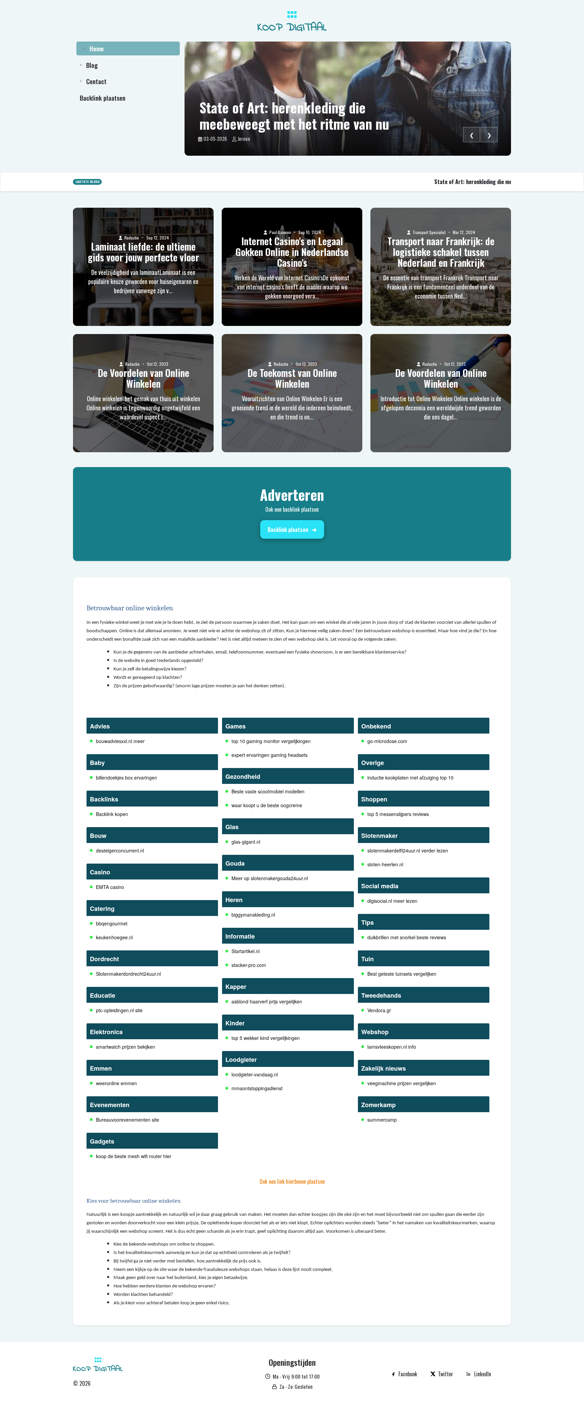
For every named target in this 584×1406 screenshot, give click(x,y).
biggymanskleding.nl (253, 914)
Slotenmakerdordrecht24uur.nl (128, 973)
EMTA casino (110, 887)
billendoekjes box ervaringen (126, 777)
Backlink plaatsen (288, 530)
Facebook (407, 1374)
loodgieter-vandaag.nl (255, 1074)
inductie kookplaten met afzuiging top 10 (410, 777)
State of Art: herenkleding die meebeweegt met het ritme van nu (294, 115)
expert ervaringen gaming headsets (270, 754)
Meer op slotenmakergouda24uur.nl (270, 878)
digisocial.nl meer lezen (392, 900)
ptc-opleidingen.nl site (119, 1010)
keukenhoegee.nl (114, 937)
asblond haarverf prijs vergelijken (267, 1001)
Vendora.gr (379, 1010)
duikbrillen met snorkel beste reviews (406, 937)
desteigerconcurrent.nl (120, 850)
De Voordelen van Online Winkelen (143, 378)
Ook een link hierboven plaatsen (292, 1181)
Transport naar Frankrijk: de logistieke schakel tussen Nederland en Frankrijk (440, 252)
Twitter (445, 1374)
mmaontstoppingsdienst (257, 1088)
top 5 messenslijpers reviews (398, 814)
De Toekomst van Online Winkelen (292, 378)
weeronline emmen (116, 1083)
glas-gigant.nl (246, 841)
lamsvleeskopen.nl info (391, 1046)
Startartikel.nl (246, 951)
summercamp (382, 1119)
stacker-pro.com (249, 965)
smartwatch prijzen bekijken (125, 1046)
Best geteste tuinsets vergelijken (401, 973)
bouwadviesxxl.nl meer (120, 741)
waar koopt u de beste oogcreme (267, 805)
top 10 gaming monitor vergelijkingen (271, 741)
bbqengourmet (111, 923)
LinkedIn (482, 1374)
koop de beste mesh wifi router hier (133, 1156)
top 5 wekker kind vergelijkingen (266, 1037)
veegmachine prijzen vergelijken (401, 1083)
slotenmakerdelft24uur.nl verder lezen (407, 850)
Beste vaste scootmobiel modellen (268, 791)
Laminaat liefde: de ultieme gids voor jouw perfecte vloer (143, 252)
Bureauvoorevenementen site (127, 1119)
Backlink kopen (112, 814)
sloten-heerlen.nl (385, 864)
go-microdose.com (387, 741)
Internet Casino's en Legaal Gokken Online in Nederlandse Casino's (292, 252)
